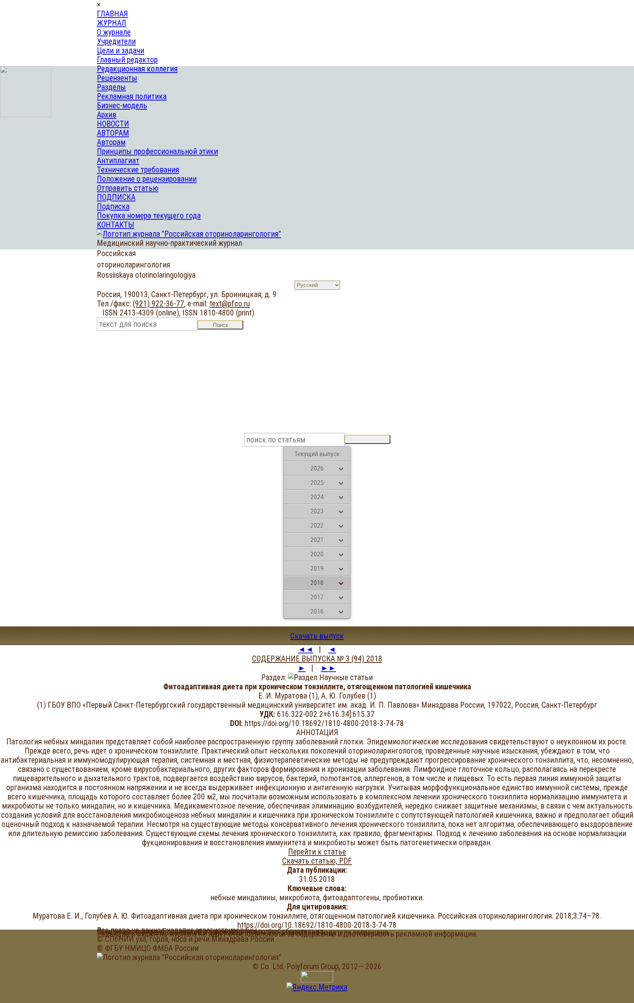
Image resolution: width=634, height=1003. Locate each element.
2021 (317, 540)
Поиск (220, 325)
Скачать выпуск (317, 635)
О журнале (114, 32)
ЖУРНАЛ (111, 23)
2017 (317, 597)
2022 (317, 525)
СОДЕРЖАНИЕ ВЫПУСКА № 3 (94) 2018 (317, 658)
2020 (317, 554)
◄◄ (305, 649)
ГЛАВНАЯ (112, 13)
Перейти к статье (317, 851)
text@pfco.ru (229, 303)
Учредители (116, 41)
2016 (317, 611)
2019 (317, 568)
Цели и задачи (120, 50)
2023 (317, 511)
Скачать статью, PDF (317, 860)
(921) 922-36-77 (158, 303)
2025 (317, 482)
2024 (317, 497)
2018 (317, 583)
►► (328, 667)
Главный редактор (127, 59)
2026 (317, 468)
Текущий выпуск (317, 454)
